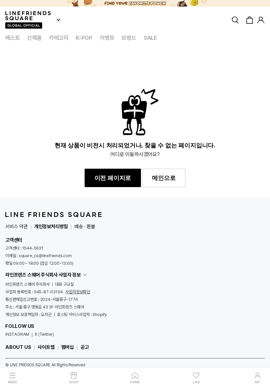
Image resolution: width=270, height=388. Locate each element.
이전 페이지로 (112, 178)
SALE (150, 38)
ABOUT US (18, 347)
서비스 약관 (16, 227)
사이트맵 (46, 347)
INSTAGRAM (17, 334)
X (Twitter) (44, 334)
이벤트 (107, 38)
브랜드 (129, 38)
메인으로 (164, 178)
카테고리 (58, 38)
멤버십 (67, 347)
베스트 (12, 38)
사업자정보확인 (77, 291)
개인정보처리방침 (51, 227)
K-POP (84, 38)
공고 (84, 347)
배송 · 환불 (84, 227)
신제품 (34, 38)
